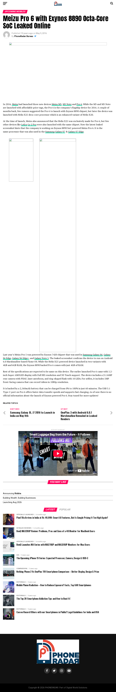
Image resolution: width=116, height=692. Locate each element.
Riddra (18, 493)
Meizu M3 (57, 104)
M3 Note (67, 104)
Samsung (50, 131)
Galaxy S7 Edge (76, 131)
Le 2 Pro (32, 124)
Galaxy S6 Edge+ (20, 358)
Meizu (15, 104)
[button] (21, 160)
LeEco (24, 124)
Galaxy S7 (60, 131)
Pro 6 (79, 104)
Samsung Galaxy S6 (93, 354)
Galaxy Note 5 (41, 358)
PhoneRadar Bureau (23, 36)
